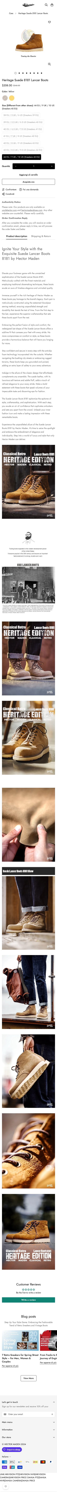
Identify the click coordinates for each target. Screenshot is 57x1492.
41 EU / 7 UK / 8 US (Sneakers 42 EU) (20, 136)
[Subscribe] (52, 1414)
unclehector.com (9, 210)
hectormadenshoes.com (31, 210)
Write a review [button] (28, 1299)
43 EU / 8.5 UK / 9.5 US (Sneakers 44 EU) (22, 149)
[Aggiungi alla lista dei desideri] (49, 22)
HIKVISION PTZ (12, 1474)
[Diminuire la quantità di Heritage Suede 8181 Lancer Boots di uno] (16, 166)
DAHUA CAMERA (13, 1480)
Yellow (11, 98)
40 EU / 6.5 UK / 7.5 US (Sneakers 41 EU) (22, 129)
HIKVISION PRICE (18, 1477)
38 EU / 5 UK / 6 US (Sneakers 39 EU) (21, 115)
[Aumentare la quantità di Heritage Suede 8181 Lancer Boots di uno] (52, 166)
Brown (5, 98)
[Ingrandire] (49, 64)
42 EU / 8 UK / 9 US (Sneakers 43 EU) (21, 143)
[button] (52, 5)
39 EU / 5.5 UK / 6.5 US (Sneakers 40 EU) (22, 122)
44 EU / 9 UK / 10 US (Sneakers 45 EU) (21, 156)
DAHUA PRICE (28, 1480)
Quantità (6, 166)
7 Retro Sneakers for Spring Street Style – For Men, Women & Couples (20, 1358)
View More (28, 1378)
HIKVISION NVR (27, 1474)
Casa (11, 13)
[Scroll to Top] (52, 1478)
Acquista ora (28, 181)
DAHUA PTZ (32, 1477)
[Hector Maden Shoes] (28, 5)
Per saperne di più (10, 1365)
